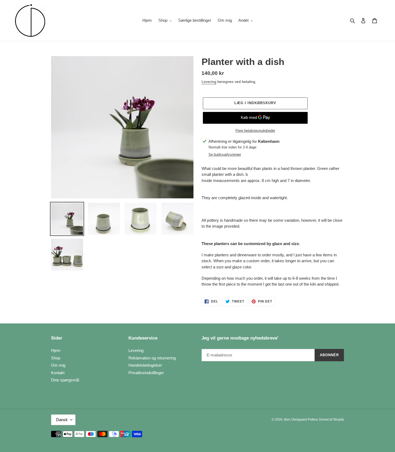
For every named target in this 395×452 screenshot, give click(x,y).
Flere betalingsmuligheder (255, 131)
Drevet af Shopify (331, 419)
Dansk (62, 419)
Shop (55, 358)
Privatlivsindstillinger (146, 372)
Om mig (58, 365)
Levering (209, 81)
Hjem (55, 350)
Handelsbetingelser (145, 365)
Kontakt (57, 372)
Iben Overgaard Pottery (301, 419)
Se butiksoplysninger (225, 154)
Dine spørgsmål (65, 380)
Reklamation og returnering (152, 358)
